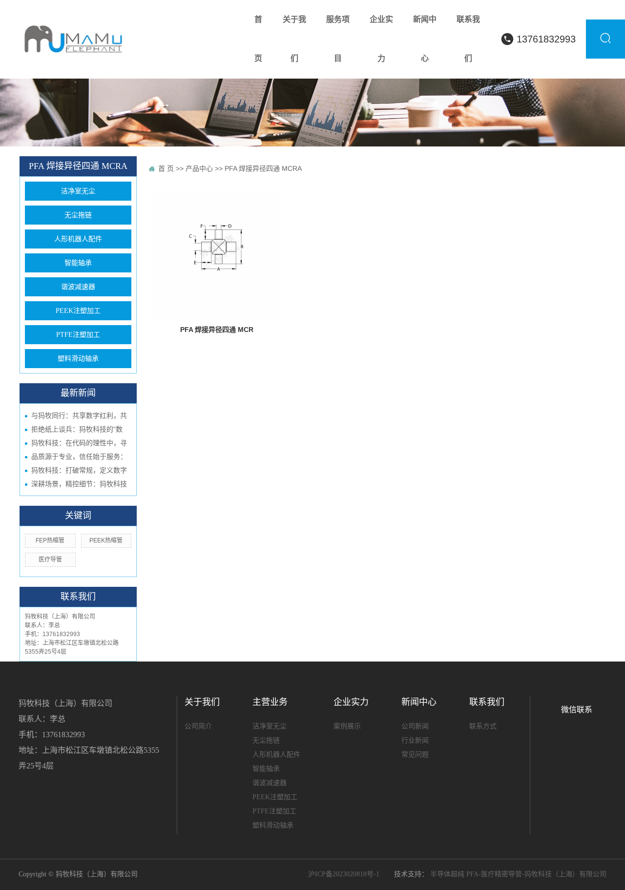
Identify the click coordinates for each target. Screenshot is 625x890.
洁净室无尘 (78, 191)
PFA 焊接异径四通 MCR (216, 329)
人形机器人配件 (78, 239)
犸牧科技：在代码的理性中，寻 (79, 443)
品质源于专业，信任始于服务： (79, 456)
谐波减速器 (78, 286)
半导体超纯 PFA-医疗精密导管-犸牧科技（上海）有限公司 (518, 874)
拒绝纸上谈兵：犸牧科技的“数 (77, 429)
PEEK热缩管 (106, 540)
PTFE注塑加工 (78, 334)
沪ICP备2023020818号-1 (343, 874)
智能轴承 (78, 263)
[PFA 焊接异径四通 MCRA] (216, 256)
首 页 (166, 168)
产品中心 (199, 168)
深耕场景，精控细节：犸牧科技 (79, 484)
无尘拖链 (78, 215)
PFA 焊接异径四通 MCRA (263, 168)
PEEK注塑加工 (78, 310)
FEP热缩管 (50, 540)
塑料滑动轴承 (78, 358)
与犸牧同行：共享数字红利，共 (79, 415)
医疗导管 (50, 559)
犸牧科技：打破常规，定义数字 (79, 470)
